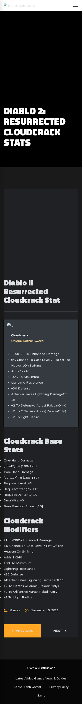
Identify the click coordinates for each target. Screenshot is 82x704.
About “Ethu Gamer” (27, 687)
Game (41, 695)
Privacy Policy (59, 687)
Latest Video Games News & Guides (41, 678)
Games (15, 610)
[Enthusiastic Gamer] (20, 5)
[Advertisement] (41, 63)
